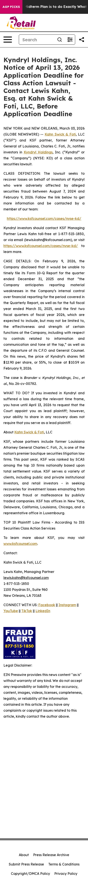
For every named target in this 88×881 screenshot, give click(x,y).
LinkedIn (42, 611)
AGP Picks (11, 7)
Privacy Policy (65, 873)
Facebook (46, 605)
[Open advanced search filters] (70, 39)
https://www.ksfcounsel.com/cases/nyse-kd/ (44, 218)
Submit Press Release (26, 864)
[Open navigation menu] (7, 39)
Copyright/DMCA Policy (30, 873)
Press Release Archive (51, 855)
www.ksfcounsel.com (20, 543)
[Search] (59, 39)
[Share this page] (82, 39)
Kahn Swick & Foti (60, 134)
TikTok (26, 611)
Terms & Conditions (63, 864)
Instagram (67, 605)
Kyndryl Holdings (38, 152)
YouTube (10, 611)
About (24, 855)
